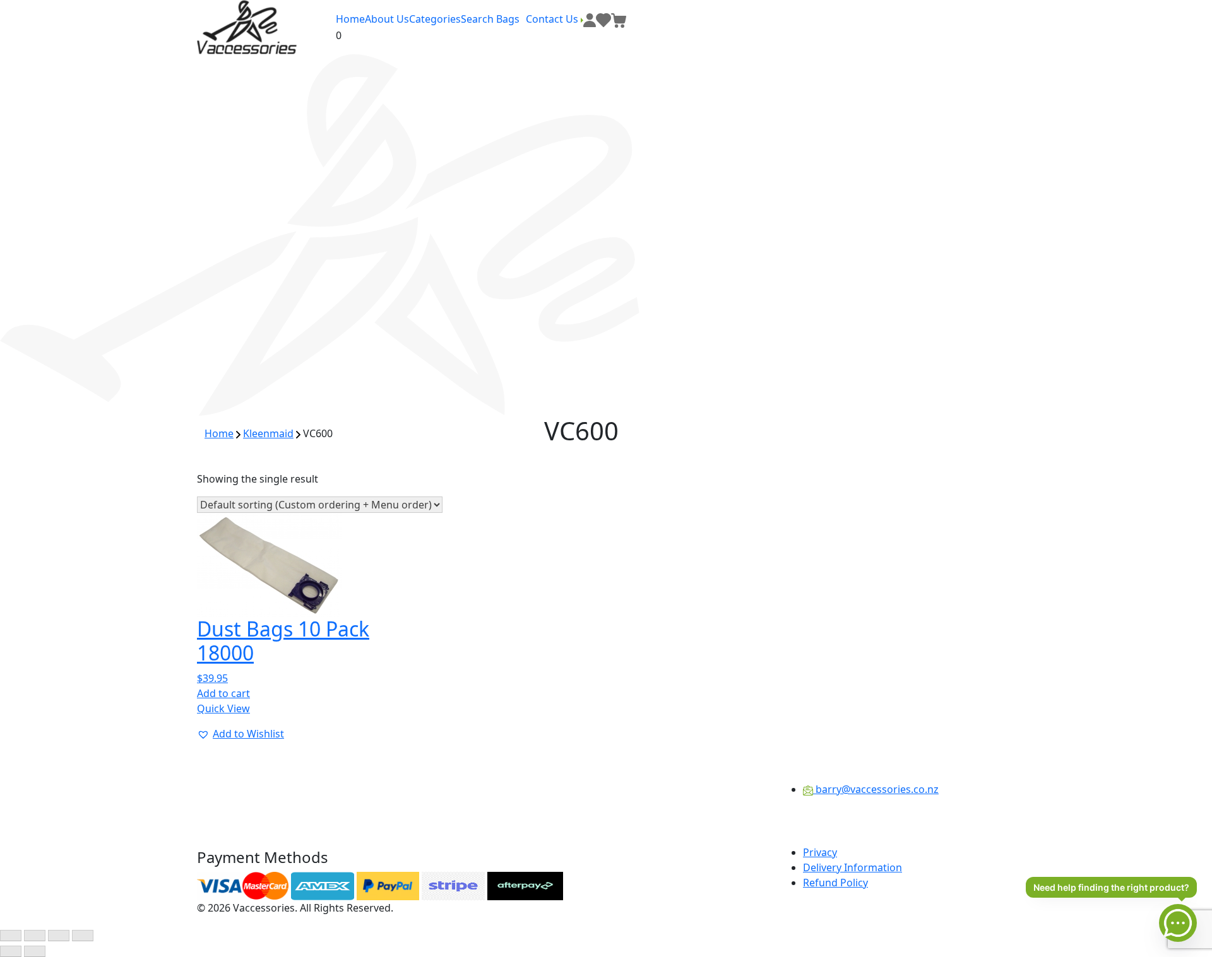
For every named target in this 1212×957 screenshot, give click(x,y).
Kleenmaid (268, 433)
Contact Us (553, 19)
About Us (387, 19)
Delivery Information (852, 867)
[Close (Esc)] (82, 935)
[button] (240, 733)
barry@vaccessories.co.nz (876, 789)
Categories (435, 19)
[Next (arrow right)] (34, 951)
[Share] (58, 935)
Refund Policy (835, 882)
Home (350, 19)
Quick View (223, 708)
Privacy (820, 852)
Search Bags (490, 19)
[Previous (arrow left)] (10, 951)
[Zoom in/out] (10, 935)
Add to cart (223, 693)
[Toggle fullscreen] (34, 935)
